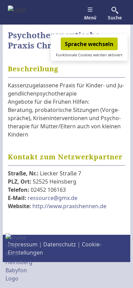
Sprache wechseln (89, 44)
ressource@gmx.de (52, 198)
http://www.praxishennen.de (69, 206)
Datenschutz (59, 244)
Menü (90, 17)
